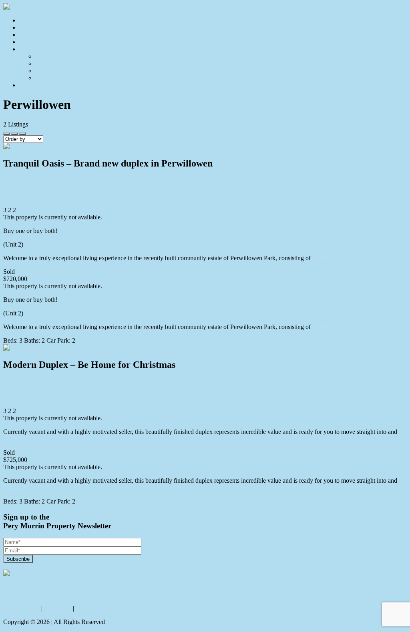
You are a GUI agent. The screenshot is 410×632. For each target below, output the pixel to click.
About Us (47, 56)
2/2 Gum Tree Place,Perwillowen (45, 388)
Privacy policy (21, 608)
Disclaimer (57, 608)
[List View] (22, 133)
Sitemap (86, 608)
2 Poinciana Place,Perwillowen (40, 187)
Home (27, 20)
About (27, 49)
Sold (25, 34)
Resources (48, 77)
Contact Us (33, 85)
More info (325, 258)
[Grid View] (14, 133)
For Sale (29, 27)
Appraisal (31, 41)
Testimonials (51, 70)
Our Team (48, 63)
